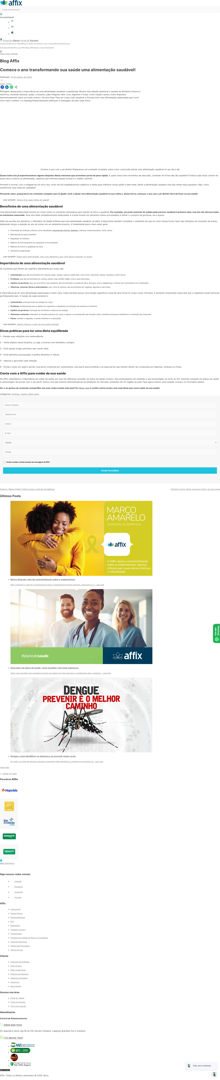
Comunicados (16, 934)
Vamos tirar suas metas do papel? (33, 200)
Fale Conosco (16, 966)
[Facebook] (2, 87)
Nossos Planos (16, 44)
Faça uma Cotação (47, 44)
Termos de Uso (16, 950)
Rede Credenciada (18, 970)
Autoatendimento (7, 48)
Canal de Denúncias (18, 942)
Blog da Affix (27, 44)
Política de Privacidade (20, 946)
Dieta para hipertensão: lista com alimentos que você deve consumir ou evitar (54, 256)
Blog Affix (30, 48)
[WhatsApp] (11, 87)
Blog (9, 84)
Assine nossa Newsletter (44, 48)
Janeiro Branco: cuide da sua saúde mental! (38, 324)
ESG (12, 921)
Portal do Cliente (17, 998)
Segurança (14, 982)
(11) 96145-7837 (13, 1038)
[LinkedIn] (7, 87)
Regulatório (15, 925)
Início (2, 84)
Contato (36, 44)
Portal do (11, 40)
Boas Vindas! (15, 986)
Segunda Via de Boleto (19, 962)
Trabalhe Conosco (17, 930)
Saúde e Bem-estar (30, 394)
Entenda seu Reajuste (19, 974)
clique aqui (84, 388)
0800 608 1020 (12, 1025)
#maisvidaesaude (62, 44)
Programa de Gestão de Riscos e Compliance (29, 938)
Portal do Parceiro (17, 1002)
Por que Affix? (20, 48)
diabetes (74, 230)
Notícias (16, 394)
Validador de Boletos (19, 978)
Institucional (5, 44)
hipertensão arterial (61, 230)
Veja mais (4, 767)
